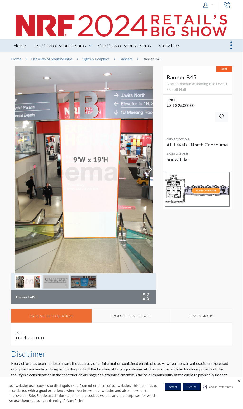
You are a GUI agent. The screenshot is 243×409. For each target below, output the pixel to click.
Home (20, 45)
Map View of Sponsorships (124, 45)
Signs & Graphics (96, 59)
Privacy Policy (73, 401)
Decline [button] (191, 387)
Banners (126, 59)
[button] (218, 387)
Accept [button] (173, 387)
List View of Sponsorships (60, 45)
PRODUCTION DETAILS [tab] (131, 316)
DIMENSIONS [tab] (200, 316)
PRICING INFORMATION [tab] (51, 316)
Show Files (169, 45)
